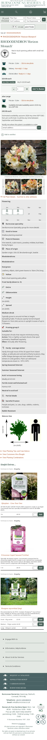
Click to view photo (27, 63)
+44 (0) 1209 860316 (23, 700)
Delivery (11, 69)
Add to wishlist (8, 135)
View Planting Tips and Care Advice (16, 451)
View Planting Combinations (13, 458)
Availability (12, 105)
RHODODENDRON (14, 33)
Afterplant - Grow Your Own (11, 503)
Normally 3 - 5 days (21, 69)
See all (3, 33)
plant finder (29, 27)
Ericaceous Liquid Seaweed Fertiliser (15, 555)
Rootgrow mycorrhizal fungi (11, 608)
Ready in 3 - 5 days (25, 74)
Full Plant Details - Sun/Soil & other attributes (19, 197)
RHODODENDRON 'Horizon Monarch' (19, 37)
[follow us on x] (43, 724)
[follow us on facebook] (38, 718)
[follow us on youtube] (38, 724)
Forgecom (22, 724)
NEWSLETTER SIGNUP (18, 679)
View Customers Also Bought (13, 454)
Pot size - (12, 63)
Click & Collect (13, 74)
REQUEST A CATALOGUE (19, 675)
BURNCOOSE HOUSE (18, 688)
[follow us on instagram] (43, 718)
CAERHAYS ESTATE (17, 683)
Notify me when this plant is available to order (20, 124)
